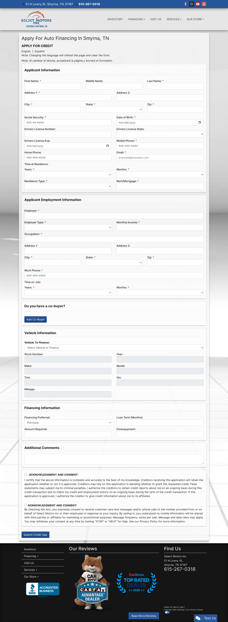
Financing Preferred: (37, 417)
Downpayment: (126, 429)
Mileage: (29, 389)
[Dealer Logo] (36, 19)
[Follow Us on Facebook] (185, 4)
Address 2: (123, 92)
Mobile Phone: (126, 140)
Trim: (27, 377)
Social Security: (34, 117)
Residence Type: (34, 181)
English (26, 51)
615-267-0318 (89, 4)
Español (40, 51)
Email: (120, 152)
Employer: (30, 210)
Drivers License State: (130, 129)
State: (89, 104)
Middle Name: (94, 81)
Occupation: (32, 234)
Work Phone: (32, 270)
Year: (120, 354)
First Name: (31, 81)
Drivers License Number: (40, 129)
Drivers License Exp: (37, 140)
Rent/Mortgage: (127, 181)
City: (27, 104)
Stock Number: (33, 354)
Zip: (149, 104)
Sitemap (181, 610)
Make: (28, 365)
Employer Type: (34, 222)
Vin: (119, 377)
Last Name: (154, 81)
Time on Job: (32, 282)
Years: (28, 169)
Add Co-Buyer (36, 319)
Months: (122, 169)
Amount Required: (35, 429)
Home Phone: (33, 152)
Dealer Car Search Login (174, 607)
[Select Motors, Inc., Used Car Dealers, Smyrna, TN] (42, 590)
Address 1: (31, 92)
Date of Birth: (125, 117)
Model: (121, 365)
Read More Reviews (143, 615)
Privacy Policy (149, 521)
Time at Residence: (36, 164)
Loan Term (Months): (130, 417)
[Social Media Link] (191, 4)
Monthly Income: (127, 222)
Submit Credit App (35, 534)
